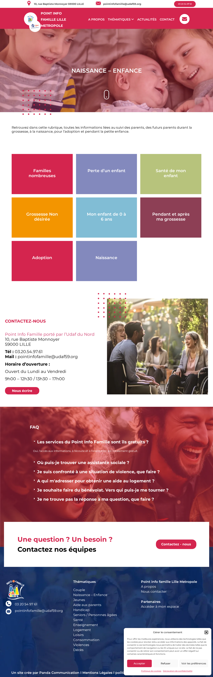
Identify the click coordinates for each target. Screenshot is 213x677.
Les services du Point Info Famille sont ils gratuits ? (93, 441)
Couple (79, 590)
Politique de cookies (151, 671)
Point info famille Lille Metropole (169, 582)
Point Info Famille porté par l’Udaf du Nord (50, 334)
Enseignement (85, 625)
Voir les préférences (193, 663)
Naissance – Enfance (90, 595)
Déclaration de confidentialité (177, 671)
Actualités (146, 19)
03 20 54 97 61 (26, 604)
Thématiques (84, 582)
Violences (81, 645)
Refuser (165, 663)
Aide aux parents (87, 605)
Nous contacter (154, 592)
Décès (78, 650)
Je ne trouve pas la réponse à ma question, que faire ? (95, 499)
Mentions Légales (97, 673)
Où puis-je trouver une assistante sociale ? (83, 462)
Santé (78, 620)
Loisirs (78, 635)
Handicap (81, 610)
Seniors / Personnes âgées (95, 615)
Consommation (86, 640)
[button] (206, 632)
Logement (82, 630)
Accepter (139, 663)
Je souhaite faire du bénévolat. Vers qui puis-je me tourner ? (103, 490)
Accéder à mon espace (160, 607)
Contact (167, 19)
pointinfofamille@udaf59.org (122, 3)
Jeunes (79, 600)
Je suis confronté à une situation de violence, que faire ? (98, 471)
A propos (96, 19)
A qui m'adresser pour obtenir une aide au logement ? (96, 480)
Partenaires (150, 602)
